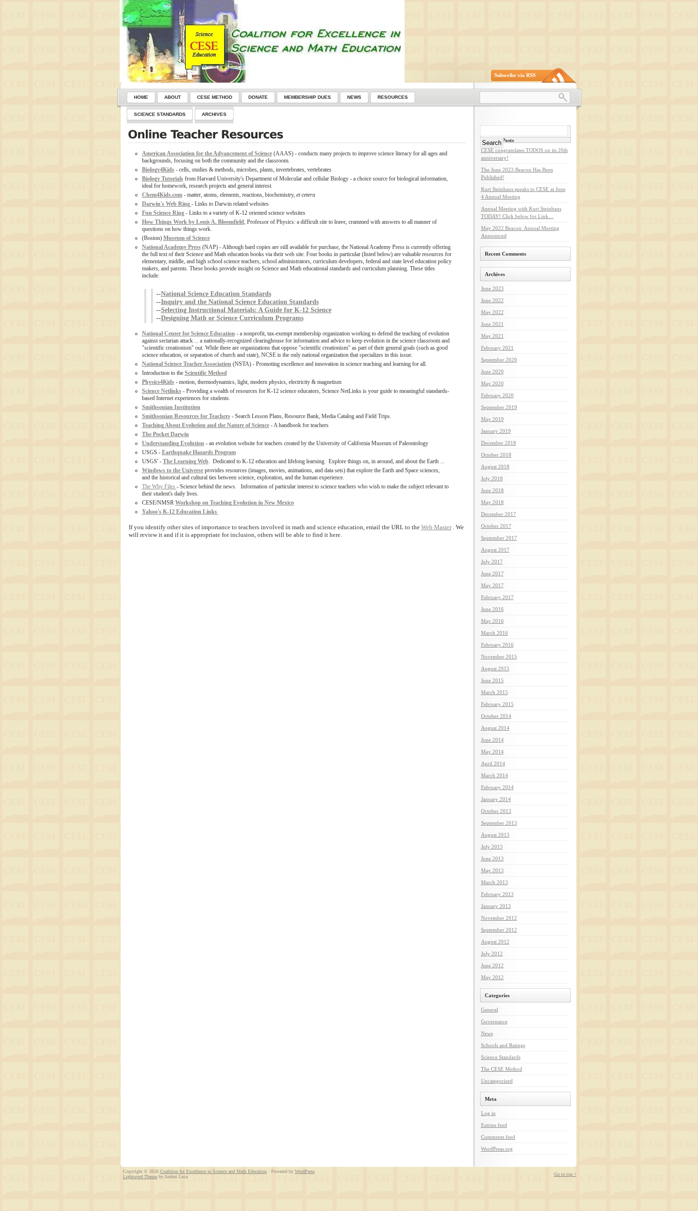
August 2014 (495, 728)
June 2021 (492, 324)
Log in (488, 1113)
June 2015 (492, 680)
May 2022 (492, 312)
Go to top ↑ (565, 1174)
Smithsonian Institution (171, 407)
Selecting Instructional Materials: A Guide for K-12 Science (246, 310)
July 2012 (492, 953)
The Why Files (159, 486)
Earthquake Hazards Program (199, 452)
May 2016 (492, 621)
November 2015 (499, 656)
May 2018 (492, 502)
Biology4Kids (158, 169)
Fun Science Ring (163, 213)
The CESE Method (501, 1069)
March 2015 (494, 692)
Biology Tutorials (162, 178)
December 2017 (498, 514)
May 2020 (492, 383)
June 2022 (492, 300)
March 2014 (494, 775)
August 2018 (495, 466)
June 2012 (492, 965)
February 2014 (497, 787)
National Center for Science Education (188, 333)
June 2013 (492, 858)
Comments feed (498, 1137)
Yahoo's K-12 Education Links (180, 511)
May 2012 (492, 977)
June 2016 (492, 609)
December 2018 (498, 443)
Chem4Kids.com (162, 194)
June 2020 (492, 371)
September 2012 (499, 930)
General (489, 1009)
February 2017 (497, 597)
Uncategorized (497, 1081)
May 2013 (492, 870)
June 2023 (492, 288)
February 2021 (497, 348)
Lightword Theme (140, 1176)
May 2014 (492, 751)
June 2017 (492, 573)
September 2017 (499, 538)
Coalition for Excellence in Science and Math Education (213, 1171)
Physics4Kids (158, 382)
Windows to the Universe (172, 470)
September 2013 (499, 823)
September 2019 (499, 407)
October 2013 (496, 811)
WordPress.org (497, 1149)
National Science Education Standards (216, 293)
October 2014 (496, 716)
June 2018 (492, 490)
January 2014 (496, 799)
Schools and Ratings (503, 1045)
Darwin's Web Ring (166, 203)
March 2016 (494, 633)
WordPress (305, 1171)
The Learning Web (185, 461)
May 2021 (492, 336)
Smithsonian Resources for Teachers (186, 416)
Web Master (436, 527)
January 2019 (496, 431)
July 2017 (492, 561)
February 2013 (497, 894)
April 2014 (493, 763)
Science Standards (500, 1057)
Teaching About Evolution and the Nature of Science (205, 425)
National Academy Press (171, 247)
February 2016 (497, 645)
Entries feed (494, 1125)
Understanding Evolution (173, 443)
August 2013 (495, 835)
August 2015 (495, 668)
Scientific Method (206, 373)
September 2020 (499, 359)
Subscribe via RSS (515, 75)
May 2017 (492, 585)
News (487, 1033)
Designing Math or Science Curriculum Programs (232, 318)
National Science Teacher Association (186, 364)
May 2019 (492, 419)
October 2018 (496, 455)
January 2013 (496, 906)
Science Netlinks (161, 391)
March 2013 (494, 882)
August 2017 (495, 550)
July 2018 (492, 478)
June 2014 (492, 740)
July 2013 (492, 846)
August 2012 (495, 941)
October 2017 (496, 526)
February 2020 (497, 395)
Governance (494, 1021)
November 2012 (499, 918)
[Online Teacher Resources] (297, 135)
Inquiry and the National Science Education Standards (240, 301)
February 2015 (497, 704)
